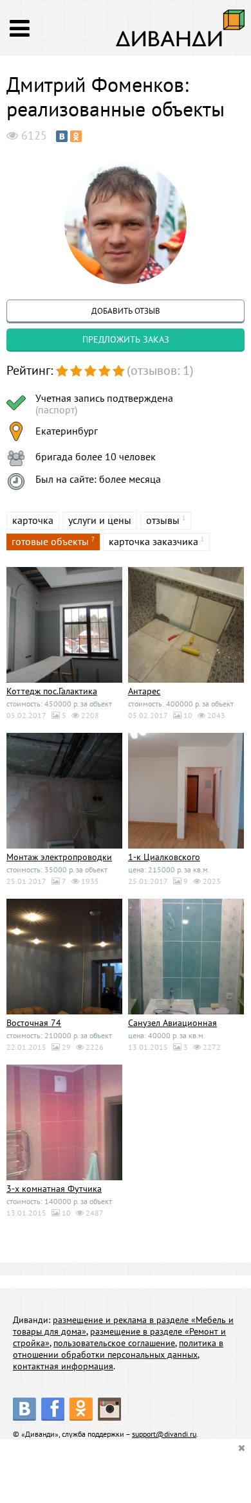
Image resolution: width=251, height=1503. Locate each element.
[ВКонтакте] (62, 136)
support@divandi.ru (164, 1434)
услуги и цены (99, 520)
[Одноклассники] (76, 136)
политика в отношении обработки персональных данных (118, 1348)
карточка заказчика (153, 541)
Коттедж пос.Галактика (51, 691)
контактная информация (63, 1366)
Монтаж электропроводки (59, 857)
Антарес (144, 691)
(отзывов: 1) (160, 370)
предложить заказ (125, 339)
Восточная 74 (33, 1023)
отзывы (163, 520)
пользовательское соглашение (114, 1343)
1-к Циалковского (164, 857)
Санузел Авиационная (172, 1023)
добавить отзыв (125, 310)
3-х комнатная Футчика (54, 1188)
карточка (32, 520)
